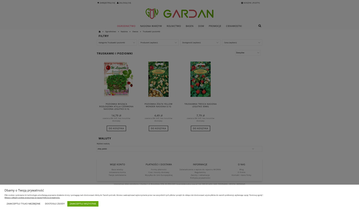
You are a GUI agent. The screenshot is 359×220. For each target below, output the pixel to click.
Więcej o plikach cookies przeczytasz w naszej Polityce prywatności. (32, 197)
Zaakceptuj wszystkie (83, 204)
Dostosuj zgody (55, 204)
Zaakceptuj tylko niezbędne (23, 204)
